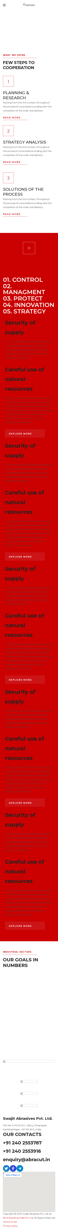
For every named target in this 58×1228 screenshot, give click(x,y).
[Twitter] (6, 1168)
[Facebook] (13, 1168)
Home (6, 37)
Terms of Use (10, 1222)
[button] (25, 433)
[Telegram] (19, 1168)
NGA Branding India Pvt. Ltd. (18, 1218)
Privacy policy (10, 1226)
